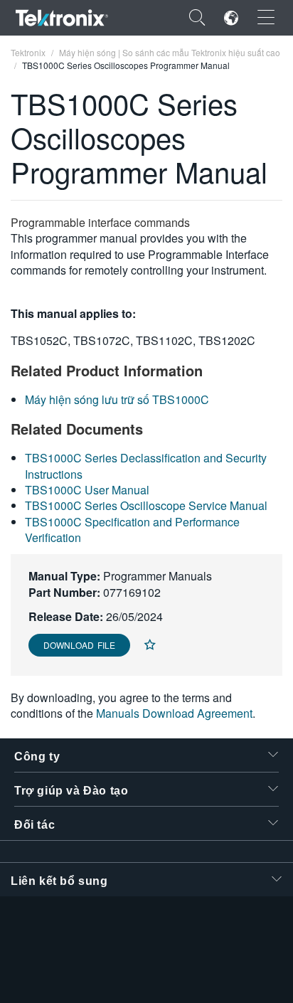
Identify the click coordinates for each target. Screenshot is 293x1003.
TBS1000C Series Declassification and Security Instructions (146, 466)
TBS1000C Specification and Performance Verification (132, 530)
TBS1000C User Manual (87, 490)
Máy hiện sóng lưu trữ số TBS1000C (117, 399)
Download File (79, 645)
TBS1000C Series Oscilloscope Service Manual (146, 505)
